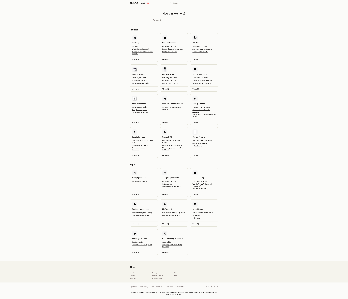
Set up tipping (197, 146)
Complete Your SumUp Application (173, 213)
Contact (132, 276)
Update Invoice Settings (140, 145)
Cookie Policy (169, 287)
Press (175, 276)
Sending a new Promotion (201, 107)
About (132, 273)
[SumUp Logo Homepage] (134, 3)
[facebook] (206, 287)
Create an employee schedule (172, 145)
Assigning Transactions (139, 181)
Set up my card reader (139, 78)
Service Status (180, 287)
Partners (133, 278)
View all (134, 59)
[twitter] (209, 287)
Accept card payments (169, 46)
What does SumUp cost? (200, 78)
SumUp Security (137, 242)
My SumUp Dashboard (199, 189)
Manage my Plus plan (199, 46)
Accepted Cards (167, 242)
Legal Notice (133, 287)
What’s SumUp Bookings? (140, 49)
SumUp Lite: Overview (169, 52)
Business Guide (157, 278)
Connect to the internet (170, 83)
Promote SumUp (157, 276)
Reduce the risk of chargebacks (172, 49)
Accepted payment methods (171, 187)
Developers (155, 273)
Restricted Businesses (199, 181)
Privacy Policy (144, 287)
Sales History (196, 218)
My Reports (196, 215)
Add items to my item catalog (202, 49)
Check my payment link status (202, 80)
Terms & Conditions (156, 287)
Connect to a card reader (140, 83)
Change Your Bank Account (171, 215)
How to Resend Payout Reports (202, 213)
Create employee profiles (140, 215)
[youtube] (214, 287)
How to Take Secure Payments (142, 245)
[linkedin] (217, 287)
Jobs (175, 273)
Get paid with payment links (201, 83)
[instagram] (211, 287)
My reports (135, 46)
